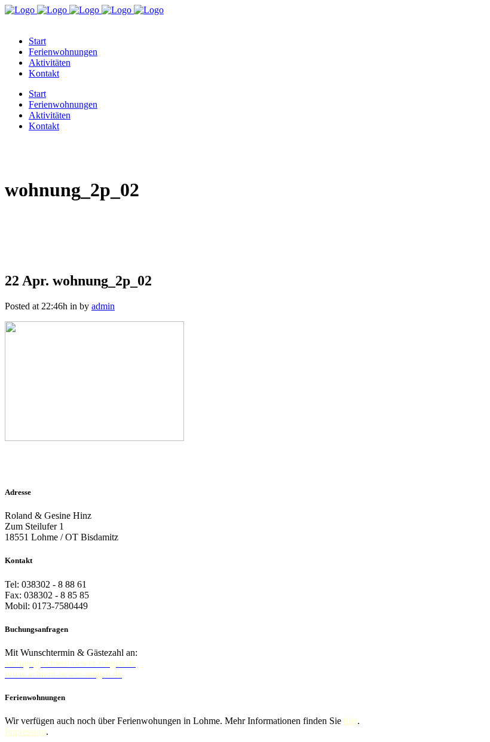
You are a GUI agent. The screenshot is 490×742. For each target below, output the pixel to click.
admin (103, 306)
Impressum (25, 731)
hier (350, 721)
